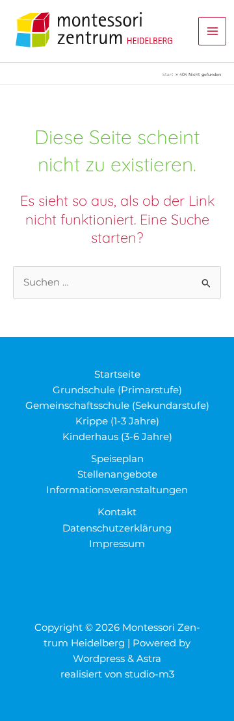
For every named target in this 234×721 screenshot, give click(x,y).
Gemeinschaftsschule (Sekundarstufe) (117, 405)
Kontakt (117, 512)
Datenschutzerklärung (117, 528)
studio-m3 (149, 674)
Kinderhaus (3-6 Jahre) (117, 437)
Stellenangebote (117, 474)
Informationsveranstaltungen (117, 490)
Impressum (117, 544)
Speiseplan (117, 459)
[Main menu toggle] (212, 31)
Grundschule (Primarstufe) (117, 390)
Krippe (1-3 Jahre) (117, 421)
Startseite (117, 374)
